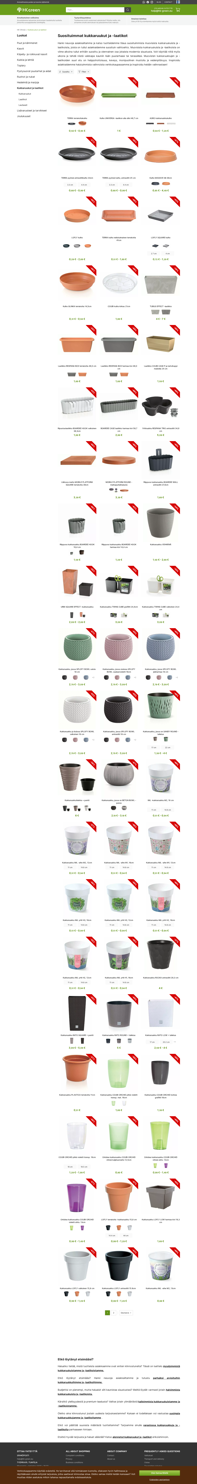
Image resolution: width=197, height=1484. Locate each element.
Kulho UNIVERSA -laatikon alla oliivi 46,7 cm (119, 118)
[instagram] (152, 2)
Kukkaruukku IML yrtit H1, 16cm (119, 978)
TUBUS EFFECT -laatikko (161, 306)
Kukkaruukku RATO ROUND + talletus (118, 1035)
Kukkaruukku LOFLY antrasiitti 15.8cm (119, 1288)
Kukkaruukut (25, 93)
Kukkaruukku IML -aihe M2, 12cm (77, 862)
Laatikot (23, 99)
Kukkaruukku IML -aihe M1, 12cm (160, 862)
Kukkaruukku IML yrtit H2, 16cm (160, 920)
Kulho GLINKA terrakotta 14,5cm (77, 306)
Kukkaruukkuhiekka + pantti (77, 800)
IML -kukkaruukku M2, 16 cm (161, 800)
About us (111, 1459)
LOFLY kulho (77, 237)
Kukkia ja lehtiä (25, 59)
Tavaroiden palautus (153, 1466)
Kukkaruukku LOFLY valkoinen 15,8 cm (77, 1288)
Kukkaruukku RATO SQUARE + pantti (77, 1035)
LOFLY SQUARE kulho (160, 237)
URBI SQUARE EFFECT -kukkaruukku (77, 607)
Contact (168, 2)
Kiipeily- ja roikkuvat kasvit (32, 54)
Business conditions (74, 1462)
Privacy (69, 1459)
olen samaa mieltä (159, 1473)
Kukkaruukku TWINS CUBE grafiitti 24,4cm (119, 607)
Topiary (21, 65)
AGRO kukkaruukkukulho (161, 118)
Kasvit (20, 48)
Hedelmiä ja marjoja (28, 82)
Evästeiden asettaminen (160, 1480)
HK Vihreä (21, 6)
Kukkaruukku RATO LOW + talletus (160, 1035)
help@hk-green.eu (161, 11)
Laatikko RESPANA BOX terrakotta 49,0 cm (77, 366)
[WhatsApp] (144, 2)
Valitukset (148, 1455)
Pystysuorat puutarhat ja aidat (34, 71)
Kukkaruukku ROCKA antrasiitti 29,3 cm (160, 978)
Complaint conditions (75, 1455)
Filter (84, 72)
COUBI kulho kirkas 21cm (119, 306)
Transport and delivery (154, 1459)
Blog (159, 2)
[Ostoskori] (178, 10)
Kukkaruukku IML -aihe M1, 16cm (119, 862)
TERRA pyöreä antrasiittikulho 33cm (77, 178)
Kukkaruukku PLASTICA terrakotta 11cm (77, 1095)
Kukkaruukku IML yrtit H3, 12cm (119, 920)
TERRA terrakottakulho (77, 118)
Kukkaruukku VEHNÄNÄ (160, 544)
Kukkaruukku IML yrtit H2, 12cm (77, 978)
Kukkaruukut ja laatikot (30, 88)
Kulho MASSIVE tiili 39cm (161, 178)
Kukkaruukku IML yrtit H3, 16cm (77, 920)
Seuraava (125, 1313)
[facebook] (148, 2)
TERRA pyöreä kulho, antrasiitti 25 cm (119, 178)
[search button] (127, 9)
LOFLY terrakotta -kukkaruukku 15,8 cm (119, 1219)
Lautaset (23, 105)
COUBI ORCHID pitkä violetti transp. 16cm (77, 1157)
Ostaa (147, 1462)
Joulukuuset (24, 116)
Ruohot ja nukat (26, 76)
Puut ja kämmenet (27, 43)
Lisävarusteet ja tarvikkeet (32, 110)
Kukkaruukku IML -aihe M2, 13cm (161, 1288)
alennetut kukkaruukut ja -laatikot (132, 1437)
